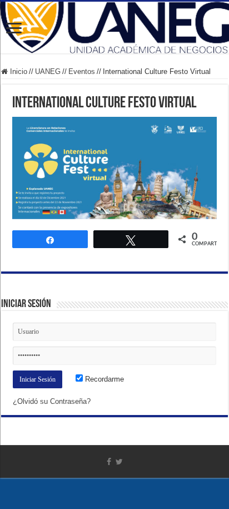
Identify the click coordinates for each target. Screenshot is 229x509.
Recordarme (103, 379)
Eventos (81, 71)
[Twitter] (119, 461)
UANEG (48, 71)
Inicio (17, 71)
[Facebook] (109, 461)
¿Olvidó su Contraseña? (52, 401)
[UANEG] (114, 27)
